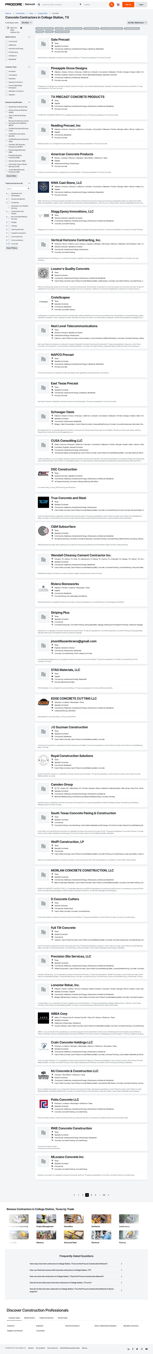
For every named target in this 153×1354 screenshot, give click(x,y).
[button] (6, 41)
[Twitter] (137, 1349)
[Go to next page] (108, 1195)
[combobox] (95, 4)
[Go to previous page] (74, 1195)
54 (104, 1195)
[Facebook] (132, 1349)
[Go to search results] (28, 188)
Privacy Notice (40, 1348)
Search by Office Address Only (14, 30)
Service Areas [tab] (62, 1318)
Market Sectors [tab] (29, 1318)
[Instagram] (142, 1349)
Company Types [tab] (14, 1318)
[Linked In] (128, 1349)
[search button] (111, 4)
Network (30, 4)
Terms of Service (52, 1348)
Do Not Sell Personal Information (70, 1348)
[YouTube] (146, 1349)
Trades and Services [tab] (46, 1318)
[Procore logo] (13, 4)
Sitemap (84, 1348)
